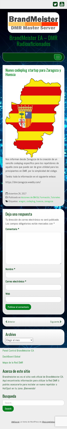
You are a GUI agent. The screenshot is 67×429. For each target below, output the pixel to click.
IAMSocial (15, 422)
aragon (22, 201)
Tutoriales (55, 197)
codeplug (30, 201)
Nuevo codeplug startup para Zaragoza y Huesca (33, 72)
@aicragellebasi (49, 422)
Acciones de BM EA (30, 197)
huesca (39, 201)
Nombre (10, 269)
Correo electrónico (15, 281)
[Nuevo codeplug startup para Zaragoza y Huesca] (33, 117)
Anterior (11, 321)
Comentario (12, 229)
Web (7, 294)
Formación (45, 197)
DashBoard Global (11, 356)
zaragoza (48, 201)
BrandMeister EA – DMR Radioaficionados (33, 41)
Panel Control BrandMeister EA (18, 350)
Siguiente (55, 321)
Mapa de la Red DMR (13, 362)
